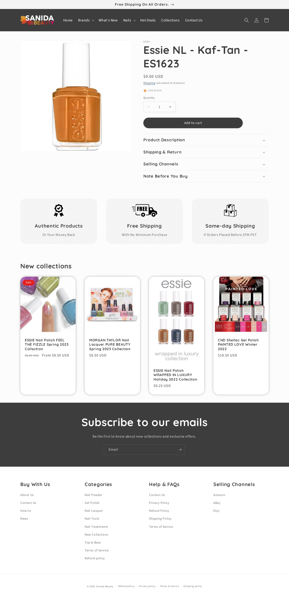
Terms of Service (97, 550)
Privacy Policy (159, 503)
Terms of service (169, 586)
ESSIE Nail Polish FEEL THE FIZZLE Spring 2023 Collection (47, 344)
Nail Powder (94, 495)
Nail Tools (92, 518)
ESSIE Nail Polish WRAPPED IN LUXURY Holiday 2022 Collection (175, 374)
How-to (25, 511)
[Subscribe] (180, 449)
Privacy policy (147, 586)
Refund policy (95, 558)
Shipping (149, 83)
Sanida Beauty (104, 586)
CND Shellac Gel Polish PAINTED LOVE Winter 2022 (238, 344)
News (24, 518)
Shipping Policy (160, 518)
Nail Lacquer (94, 511)
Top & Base (93, 542)
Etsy (216, 511)
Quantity (149, 98)
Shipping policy (192, 586)
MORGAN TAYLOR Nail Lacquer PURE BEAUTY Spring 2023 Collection (110, 344)
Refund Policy (159, 511)
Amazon (219, 495)
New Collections (96, 534)
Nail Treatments (96, 527)
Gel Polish (92, 503)
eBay (216, 503)
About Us (27, 495)
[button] (85, 20)
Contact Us (28, 503)
